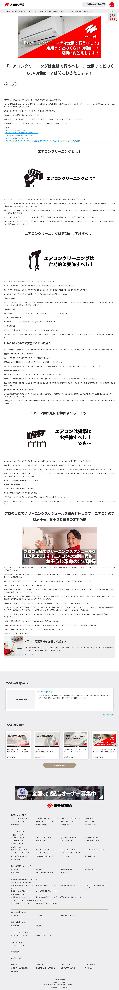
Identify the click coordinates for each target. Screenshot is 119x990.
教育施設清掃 (89, 869)
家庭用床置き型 (89, 822)
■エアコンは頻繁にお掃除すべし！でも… (19, 138)
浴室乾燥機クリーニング (18, 841)
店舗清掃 (38, 869)
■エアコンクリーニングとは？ (15, 130)
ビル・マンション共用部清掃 (44, 873)
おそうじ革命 (6, 11)
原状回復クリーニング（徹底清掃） (21, 883)
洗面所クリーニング (42, 841)
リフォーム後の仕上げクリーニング (21, 903)
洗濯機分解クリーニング (92, 841)
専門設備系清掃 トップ (18, 912)
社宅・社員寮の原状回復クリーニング (47, 891)
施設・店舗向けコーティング (19, 935)
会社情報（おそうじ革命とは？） (47, 968)
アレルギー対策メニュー (18, 946)
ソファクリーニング (42, 853)
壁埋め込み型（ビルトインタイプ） (70, 818)
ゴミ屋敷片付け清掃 (91, 856)
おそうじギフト (15, 859)
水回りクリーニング (17, 835)
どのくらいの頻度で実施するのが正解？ (19, 135)
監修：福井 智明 (108, 715)
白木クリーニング (16, 958)
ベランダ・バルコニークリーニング (95, 850)
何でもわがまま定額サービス (19, 856)
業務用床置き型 (15, 825)
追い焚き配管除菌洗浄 (91, 838)
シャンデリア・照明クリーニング (70, 853)
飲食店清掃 (14, 869)
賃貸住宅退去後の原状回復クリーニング (22, 887)
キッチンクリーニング (17, 838)
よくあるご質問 (65, 964)
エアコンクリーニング (18, 11)
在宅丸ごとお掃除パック (67, 856)
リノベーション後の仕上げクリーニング (47, 904)
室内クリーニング (16, 847)
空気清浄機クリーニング (67, 915)
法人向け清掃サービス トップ (21, 866)
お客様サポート (41, 964)
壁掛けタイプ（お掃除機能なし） (21, 818)
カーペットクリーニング (67, 850)
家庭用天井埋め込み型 (17, 822)
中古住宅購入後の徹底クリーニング (46, 885)
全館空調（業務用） (66, 825)
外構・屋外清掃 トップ (18, 922)
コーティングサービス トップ (21, 932)
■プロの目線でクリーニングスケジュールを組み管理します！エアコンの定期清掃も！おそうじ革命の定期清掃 (42, 141)
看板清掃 (38, 925)
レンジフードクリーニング (43, 838)
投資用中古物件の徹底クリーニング (70, 885)
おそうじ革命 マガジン (68, 968)
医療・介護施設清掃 (66, 869)
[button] (115, 745)
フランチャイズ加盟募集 (19, 968)
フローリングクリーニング (19, 850)
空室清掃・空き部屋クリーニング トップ (24, 879)
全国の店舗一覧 (90, 964)
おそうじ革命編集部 (44, 691)
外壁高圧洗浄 (15, 925)
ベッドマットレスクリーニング (20, 853)
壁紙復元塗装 (15, 952)
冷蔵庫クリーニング (17, 844)
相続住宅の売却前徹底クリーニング (21, 891)
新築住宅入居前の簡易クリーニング (70, 897)
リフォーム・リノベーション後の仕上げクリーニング (26, 900)
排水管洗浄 (14, 915)
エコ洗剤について (90, 825)
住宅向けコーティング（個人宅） (45, 935)
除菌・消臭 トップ (17, 942)
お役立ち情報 (32, 11)
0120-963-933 (96, 4)
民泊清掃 (63, 873)
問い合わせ (15, 971)
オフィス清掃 (15, 873)
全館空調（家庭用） (42, 825)
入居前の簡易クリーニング (19, 894)
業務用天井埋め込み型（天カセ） (45, 822)
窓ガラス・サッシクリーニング (45, 850)
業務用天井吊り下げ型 (66, 822)
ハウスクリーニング (18, 831)
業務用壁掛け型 (89, 818)
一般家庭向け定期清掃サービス (45, 856)
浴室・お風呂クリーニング (68, 838)
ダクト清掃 (39, 915)
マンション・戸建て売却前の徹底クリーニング (96, 887)
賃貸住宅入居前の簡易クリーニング (21, 897)
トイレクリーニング (66, 841)
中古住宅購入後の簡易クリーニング (46, 897)
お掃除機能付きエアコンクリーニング (47, 818)
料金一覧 (14, 964)
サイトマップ (89, 968)
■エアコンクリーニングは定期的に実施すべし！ (21, 133)
